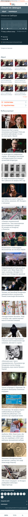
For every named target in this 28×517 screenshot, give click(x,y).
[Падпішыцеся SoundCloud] (18, 494)
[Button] (4, 37)
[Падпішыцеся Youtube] (11, 494)
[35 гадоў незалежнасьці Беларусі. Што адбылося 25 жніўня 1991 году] (14, 170)
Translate (22, 1)
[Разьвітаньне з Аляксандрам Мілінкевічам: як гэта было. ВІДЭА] (14, 239)
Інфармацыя (13, 11)
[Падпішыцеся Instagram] (21, 494)
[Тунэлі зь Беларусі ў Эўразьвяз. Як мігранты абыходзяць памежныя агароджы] (14, 379)
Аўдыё (4, 11)
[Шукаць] (23, 515)
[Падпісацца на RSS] (2, 497)
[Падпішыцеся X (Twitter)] (8, 494)
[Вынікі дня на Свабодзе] (7, 63)
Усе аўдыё (25, 96)
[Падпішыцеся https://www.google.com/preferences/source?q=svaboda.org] (2, 494)
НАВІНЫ (6, 515)
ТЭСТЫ (14, 515)
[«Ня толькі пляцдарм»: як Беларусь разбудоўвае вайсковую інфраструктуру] (14, 472)
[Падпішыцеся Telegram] (24, 494)
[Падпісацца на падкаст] (14, 494)
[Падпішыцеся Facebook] (5, 494)
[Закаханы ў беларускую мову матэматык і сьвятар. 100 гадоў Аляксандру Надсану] (14, 450)
